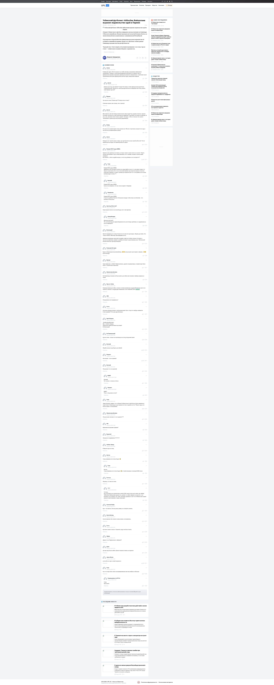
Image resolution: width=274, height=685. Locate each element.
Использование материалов (166, 682)
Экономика (161, 5)
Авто (131, 1)
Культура (108, 1)
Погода (170, 5)
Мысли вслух (137, 1)
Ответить (105, 78)
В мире (103, 1)
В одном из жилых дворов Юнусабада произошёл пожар (130, 666)
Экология (126, 1)
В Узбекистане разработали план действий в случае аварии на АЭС (131, 606)
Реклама (144, 1)
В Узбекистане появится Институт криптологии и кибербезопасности (130, 621)
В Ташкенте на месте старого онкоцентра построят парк (130, 636)
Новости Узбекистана (109, 52)
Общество (154, 5)
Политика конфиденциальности (149, 682)
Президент (148, 5)
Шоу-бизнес (115, 1)
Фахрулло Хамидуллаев (113, 57)
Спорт (121, 1)
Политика (141, 5)
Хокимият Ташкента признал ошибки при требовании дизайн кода (127, 651)
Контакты (150, 1)
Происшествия (134, 5)
